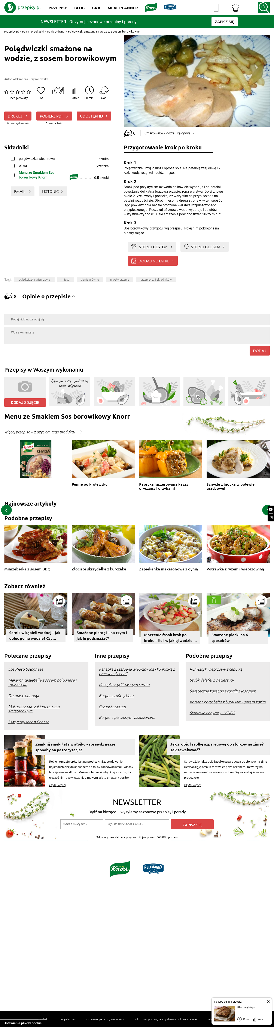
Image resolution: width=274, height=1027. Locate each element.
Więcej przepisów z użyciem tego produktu (39, 432)
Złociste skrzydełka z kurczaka (99, 569)
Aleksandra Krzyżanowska (30, 79)
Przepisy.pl (11, 31)
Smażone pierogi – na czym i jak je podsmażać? (102, 635)
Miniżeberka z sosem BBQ (27, 569)
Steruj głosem (205, 246)
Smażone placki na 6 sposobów (229, 637)
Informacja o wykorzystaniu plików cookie (165, 1019)
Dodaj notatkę (153, 261)
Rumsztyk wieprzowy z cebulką (216, 669)
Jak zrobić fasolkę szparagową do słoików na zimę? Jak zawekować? (217, 746)
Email (20, 191)
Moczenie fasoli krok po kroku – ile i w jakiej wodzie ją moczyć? (170, 638)
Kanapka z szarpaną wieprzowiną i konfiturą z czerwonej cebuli (137, 671)
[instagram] (271, 517)
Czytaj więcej (57, 785)
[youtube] (271, 510)
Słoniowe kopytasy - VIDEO (212, 712)
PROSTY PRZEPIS (119, 279)
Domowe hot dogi (23, 695)
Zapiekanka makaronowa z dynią (168, 569)
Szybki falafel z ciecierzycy (212, 680)
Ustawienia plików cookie (23, 1023)
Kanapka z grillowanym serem (124, 684)
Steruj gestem (153, 246)
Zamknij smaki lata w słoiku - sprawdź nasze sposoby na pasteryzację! (75, 746)
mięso (66, 279)
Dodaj (259, 350)
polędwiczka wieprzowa (34, 279)
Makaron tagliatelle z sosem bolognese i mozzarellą (42, 682)
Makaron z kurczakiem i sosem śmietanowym (34, 708)
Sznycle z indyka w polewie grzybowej (231, 486)
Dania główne (55, 31)
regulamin (67, 1019)
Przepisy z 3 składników (156, 279)
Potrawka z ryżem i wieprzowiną (235, 569)
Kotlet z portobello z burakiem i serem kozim (228, 702)
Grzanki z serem (112, 706)
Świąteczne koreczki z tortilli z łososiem (223, 691)
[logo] (22, 7)
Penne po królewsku (90, 484)
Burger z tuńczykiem (116, 695)
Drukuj (15, 116)
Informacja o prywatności (105, 1019)
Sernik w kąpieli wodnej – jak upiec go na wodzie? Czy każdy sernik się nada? (34, 636)
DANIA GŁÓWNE (90, 279)
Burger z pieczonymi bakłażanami (127, 717)
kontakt (43, 1019)
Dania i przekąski (33, 31)
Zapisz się (192, 824)
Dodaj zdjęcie (25, 402)
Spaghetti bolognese (25, 669)
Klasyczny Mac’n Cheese (28, 721)
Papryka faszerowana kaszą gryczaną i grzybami (163, 486)
